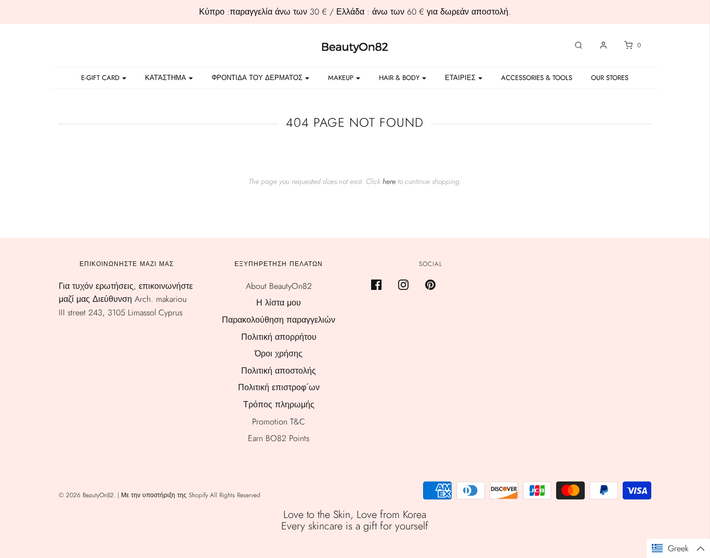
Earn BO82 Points (278, 438)
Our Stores (609, 78)
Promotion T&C (278, 422)
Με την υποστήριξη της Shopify (164, 495)
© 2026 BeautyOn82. (88, 495)
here (389, 181)
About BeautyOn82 (279, 286)
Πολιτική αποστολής (278, 371)
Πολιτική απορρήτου (279, 337)
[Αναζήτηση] (573, 45)
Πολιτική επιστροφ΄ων (279, 387)
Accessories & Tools (536, 78)
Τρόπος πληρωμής (278, 404)
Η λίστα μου (278, 303)
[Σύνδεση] (598, 45)
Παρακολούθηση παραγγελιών (278, 320)
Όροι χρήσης (279, 354)
